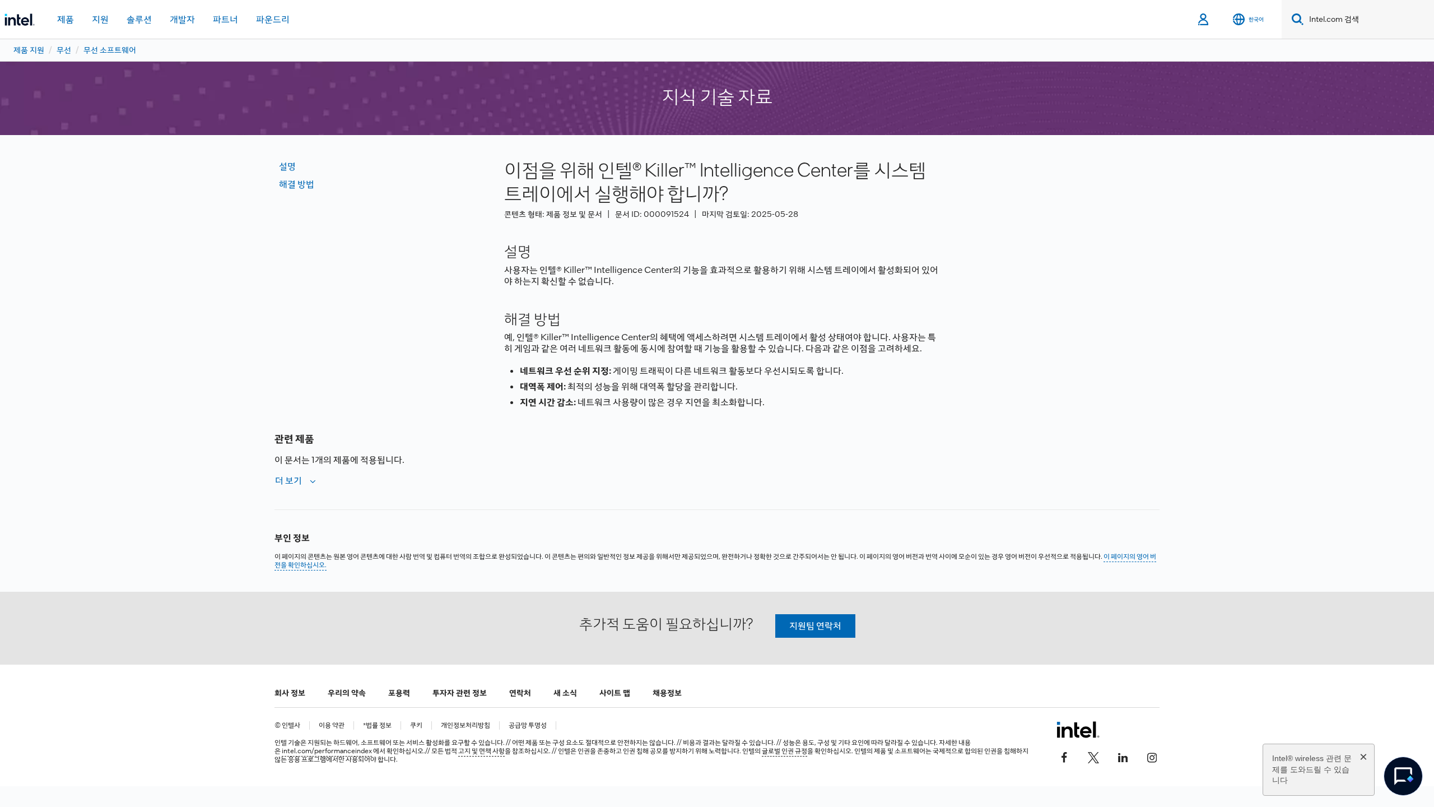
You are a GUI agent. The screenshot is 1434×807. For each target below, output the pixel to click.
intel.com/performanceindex (327, 750)
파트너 (225, 19)
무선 (64, 50)
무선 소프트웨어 (109, 50)
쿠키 (416, 725)
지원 (100, 19)
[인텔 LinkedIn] (1122, 756)
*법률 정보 (377, 725)
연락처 (520, 693)
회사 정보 (289, 693)
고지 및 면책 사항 (481, 750)
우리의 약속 (347, 693)
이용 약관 (331, 725)
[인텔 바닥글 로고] (1078, 729)
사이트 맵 (614, 693)
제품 (65, 19)
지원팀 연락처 (815, 626)
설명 (287, 166)
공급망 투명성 (528, 725)
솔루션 (139, 19)
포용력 (399, 693)
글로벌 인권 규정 (784, 750)
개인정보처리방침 (465, 725)
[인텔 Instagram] (1152, 756)
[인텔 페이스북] (1064, 756)
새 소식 (565, 693)
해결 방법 (296, 184)
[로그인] (1204, 19)
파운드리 (273, 19)
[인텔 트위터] (1093, 756)
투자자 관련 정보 (459, 693)
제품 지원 (28, 50)
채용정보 (667, 693)
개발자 (182, 19)
